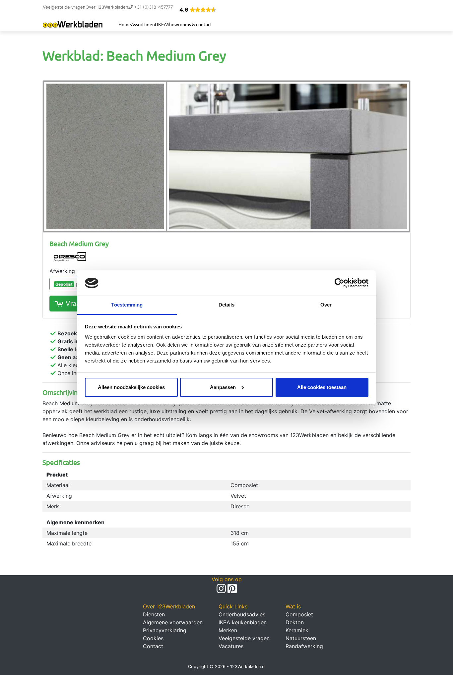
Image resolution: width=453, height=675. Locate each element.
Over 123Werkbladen (107, 7)
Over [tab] (326, 305)
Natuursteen (301, 638)
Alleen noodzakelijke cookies (131, 387)
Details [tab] (227, 305)
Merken (228, 630)
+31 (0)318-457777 (153, 7)
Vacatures (231, 646)
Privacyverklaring (164, 630)
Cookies (153, 638)
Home (124, 24)
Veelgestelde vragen (64, 7)
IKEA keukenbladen (243, 622)
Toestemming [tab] (127, 305)
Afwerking (62, 271)
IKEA (162, 24)
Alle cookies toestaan (322, 387)
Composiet (299, 614)
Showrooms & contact (189, 24)
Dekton (295, 622)
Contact (153, 646)
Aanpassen (223, 387)
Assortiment (144, 24)
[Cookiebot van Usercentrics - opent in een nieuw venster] (339, 283)
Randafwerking (304, 646)
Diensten (154, 614)
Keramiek (297, 630)
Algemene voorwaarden (173, 622)
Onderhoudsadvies (242, 614)
